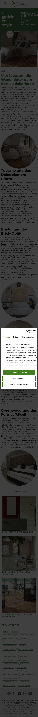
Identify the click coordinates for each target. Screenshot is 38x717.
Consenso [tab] (6, 337)
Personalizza (18, 378)
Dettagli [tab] (16, 337)
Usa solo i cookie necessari (19, 384)
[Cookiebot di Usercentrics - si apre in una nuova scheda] (27, 331)
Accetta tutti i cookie (19, 372)
